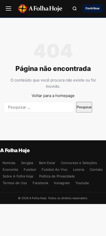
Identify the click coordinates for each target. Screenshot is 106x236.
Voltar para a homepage (53, 95)
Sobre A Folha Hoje (18, 176)
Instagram (62, 183)
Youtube (82, 183)
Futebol (30, 169)
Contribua (92, 8)
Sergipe (27, 163)
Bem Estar (47, 163)
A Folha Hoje (15, 150)
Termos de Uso (15, 183)
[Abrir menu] (8, 8)
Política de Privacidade (57, 176)
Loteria (78, 169)
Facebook (40, 183)
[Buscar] (74, 8)
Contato (96, 169)
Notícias (9, 163)
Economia (10, 169)
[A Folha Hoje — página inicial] (40, 8)
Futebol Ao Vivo (54, 169)
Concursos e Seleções (79, 163)
